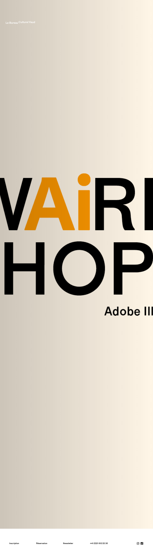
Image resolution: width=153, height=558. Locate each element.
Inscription (14, 543)
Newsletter (68, 543)
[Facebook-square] (142, 543)
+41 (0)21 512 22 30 (99, 543)
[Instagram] (138, 543)
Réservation (41, 543)
